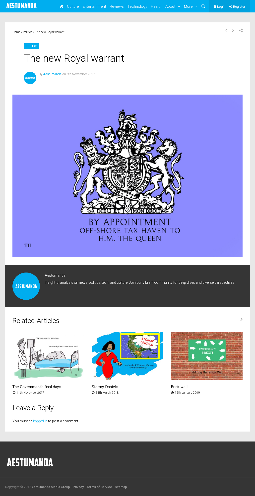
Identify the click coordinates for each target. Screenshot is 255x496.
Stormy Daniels (105, 387)
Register (239, 6)
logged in (40, 421)
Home (16, 32)
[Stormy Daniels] (127, 378)
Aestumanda (52, 74)
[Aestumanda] (21, 8)
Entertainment (94, 6)
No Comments (49, 81)
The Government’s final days (36, 387)
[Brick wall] (207, 378)
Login (221, 6)
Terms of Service (99, 487)
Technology (137, 6)
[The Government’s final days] (48, 378)
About (170, 6)
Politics (27, 32)
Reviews (117, 6)
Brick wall (179, 387)
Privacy (78, 487)
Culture (73, 6)
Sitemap (121, 487)
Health (156, 6)
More (188, 6)
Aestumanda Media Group (50, 487)
